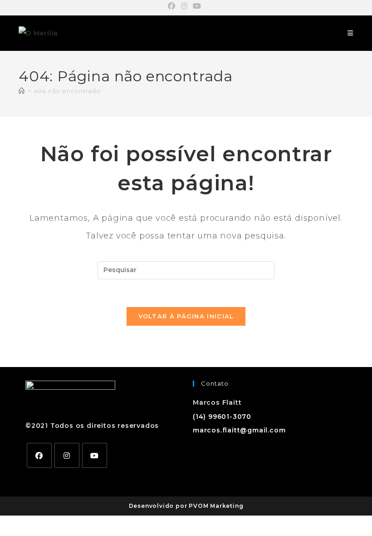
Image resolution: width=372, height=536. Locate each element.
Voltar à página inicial (186, 316)
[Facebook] (39, 455)
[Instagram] (66, 455)
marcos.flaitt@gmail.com (239, 430)
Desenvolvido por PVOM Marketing (186, 505)
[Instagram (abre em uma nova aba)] (184, 6)
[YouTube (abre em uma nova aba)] (197, 6)
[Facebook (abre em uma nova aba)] (173, 6)
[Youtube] (94, 455)
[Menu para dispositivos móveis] (350, 33)
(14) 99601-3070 (222, 416)
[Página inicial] (22, 90)
